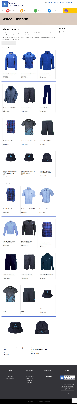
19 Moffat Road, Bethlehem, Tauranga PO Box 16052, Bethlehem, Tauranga (67, 384)
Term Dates (29, 382)
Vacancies (10, 376)
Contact (71, 11)
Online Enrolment (29, 376)
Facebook (63, 32)
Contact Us (29, 380)
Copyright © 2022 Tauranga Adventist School (38, 401)
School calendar (10, 378)
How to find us (29, 378)
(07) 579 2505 (67, 389)
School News (48, 376)
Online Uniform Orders (8, 43)
